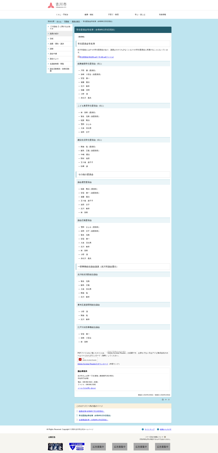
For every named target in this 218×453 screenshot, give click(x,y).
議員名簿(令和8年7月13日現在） (92, 411)
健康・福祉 (89, 15)
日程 (51, 39)
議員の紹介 (76, 21)
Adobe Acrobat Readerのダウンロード (93, 364)
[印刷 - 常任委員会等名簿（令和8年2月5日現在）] (163, 399)
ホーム (59, 21)
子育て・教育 (113, 15)
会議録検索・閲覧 (57, 64)
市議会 (66, 21)
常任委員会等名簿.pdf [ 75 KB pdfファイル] (97, 57)
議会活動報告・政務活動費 (59, 70)
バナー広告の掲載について (154, 437)
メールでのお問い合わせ (87, 388)
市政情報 (162, 15)
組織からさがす (165, 429)
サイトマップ (150, 429)
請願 (51, 49)
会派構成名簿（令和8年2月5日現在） (93, 420)
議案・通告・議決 (57, 44)
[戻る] (166, 399)
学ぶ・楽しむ (140, 15)
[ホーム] (58, 5)
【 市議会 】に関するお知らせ (60, 27)
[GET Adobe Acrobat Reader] (88, 361)
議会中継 (53, 54)
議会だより (54, 59)
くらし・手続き (62, 15)
